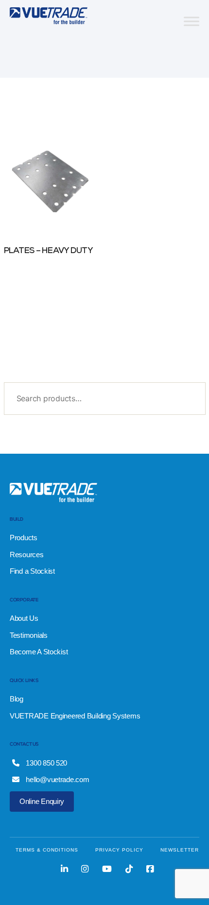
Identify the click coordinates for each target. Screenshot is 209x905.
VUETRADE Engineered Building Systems (75, 716)
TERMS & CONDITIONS (47, 850)
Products (23, 537)
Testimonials (29, 635)
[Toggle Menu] (191, 21)
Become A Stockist (39, 652)
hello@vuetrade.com (56, 779)
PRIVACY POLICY (119, 850)
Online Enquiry (41, 801)
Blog (16, 699)
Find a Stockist (32, 571)
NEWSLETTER (179, 850)
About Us (24, 618)
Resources (27, 554)
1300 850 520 (46, 763)
